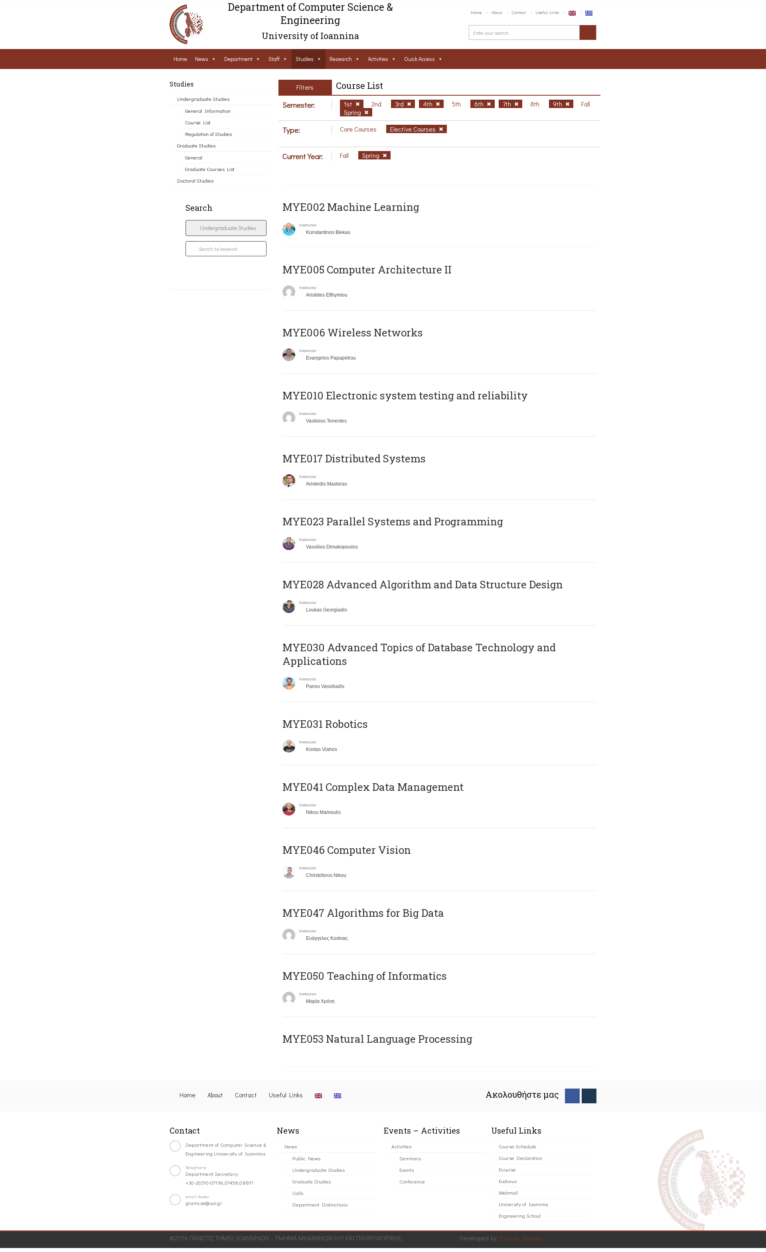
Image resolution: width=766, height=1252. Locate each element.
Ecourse (507, 1169)
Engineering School (520, 1215)
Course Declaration (520, 1157)
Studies (305, 59)
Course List (198, 122)
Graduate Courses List (210, 168)
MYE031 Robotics (325, 724)
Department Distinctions (319, 1204)
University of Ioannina (523, 1204)
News (201, 59)
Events (406, 1169)
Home (476, 12)
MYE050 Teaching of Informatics (364, 976)
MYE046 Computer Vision (346, 850)
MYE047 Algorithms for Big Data (363, 913)
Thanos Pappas (520, 1238)
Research (341, 59)
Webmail (508, 1192)
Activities (378, 59)
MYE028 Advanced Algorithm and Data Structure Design (422, 584)
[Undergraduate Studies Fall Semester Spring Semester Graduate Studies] (226, 228)
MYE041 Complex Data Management (373, 787)
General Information (208, 110)
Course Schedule (517, 1146)
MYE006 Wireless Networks (352, 332)
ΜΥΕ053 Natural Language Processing (377, 1039)
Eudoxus (508, 1180)
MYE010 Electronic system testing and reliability (405, 395)
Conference (412, 1181)
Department (238, 59)
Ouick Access (419, 59)
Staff (274, 59)
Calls (297, 1192)
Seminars (410, 1158)
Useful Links (547, 12)
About (497, 12)
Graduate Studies (196, 145)
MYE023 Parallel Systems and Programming (392, 521)
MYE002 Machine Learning (350, 207)
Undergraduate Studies (203, 98)
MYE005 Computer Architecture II (367, 269)
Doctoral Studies (195, 180)
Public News (306, 1158)
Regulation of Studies (208, 133)
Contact (519, 12)
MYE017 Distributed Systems (354, 458)
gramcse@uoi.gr (204, 1202)
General (193, 157)
